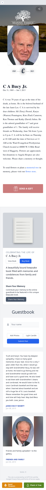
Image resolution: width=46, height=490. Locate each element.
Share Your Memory (16, 299)
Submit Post (23, 341)
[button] (23, 431)
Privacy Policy (16, 479)
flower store (31, 171)
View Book (12, 261)
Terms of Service (29, 479)
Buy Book (25, 261)
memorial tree (32, 167)
